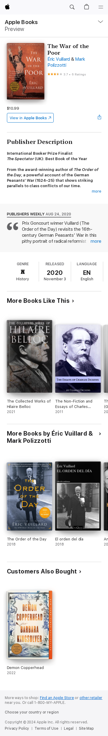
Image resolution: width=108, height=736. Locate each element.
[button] (72, 7)
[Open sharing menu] (99, 117)
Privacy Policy (17, 728)
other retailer (91, 698)
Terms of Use (46, 728)
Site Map (86, 728)
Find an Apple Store (57, 698)
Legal (69, 728)
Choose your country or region (32, 712)
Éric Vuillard (58, 59)
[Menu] (101, 7)
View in (28, 118)
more (96, 191)
